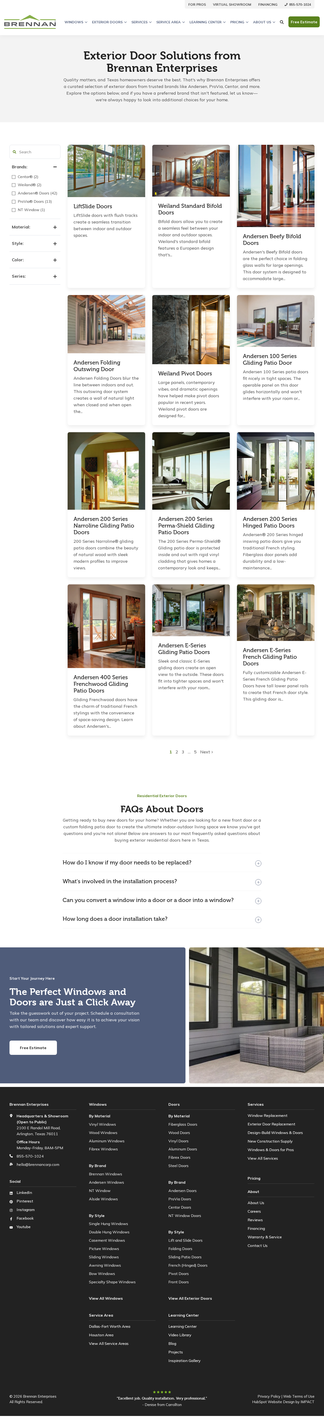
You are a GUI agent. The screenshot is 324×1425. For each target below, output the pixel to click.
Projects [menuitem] (175, 1352)
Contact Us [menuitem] (258, 1245)
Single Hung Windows (108, 1223)
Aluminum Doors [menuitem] (182, 1149)
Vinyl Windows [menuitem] (102, 1124)
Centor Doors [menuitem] (179, 1207)
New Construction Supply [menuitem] (270, 1141)
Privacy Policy (269, 1396)
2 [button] (177, 752)
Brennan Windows (105, 1174)
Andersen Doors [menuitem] (182, 1190)
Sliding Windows (104, 1257)
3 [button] (183, 752)
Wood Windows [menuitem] (103, 1132)
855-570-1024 (30, 1156)
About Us (262, 22)
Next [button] (205, 752)
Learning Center (206, 22)
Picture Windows (104, 1248)
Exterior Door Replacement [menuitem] (271, 1124)
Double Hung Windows (109, 1232)
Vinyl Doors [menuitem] (178, 1141)
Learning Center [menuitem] (182, 1326)
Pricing (237, 22)
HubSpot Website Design (273, 1402)
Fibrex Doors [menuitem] (179, 1157)
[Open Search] (282, 22)
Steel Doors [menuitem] (178, 1165)
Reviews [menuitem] (255, 1219)
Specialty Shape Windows (112, 1282)
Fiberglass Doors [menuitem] (182, 1124)
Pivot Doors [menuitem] (178, 1273)
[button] (14, 152)
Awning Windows (105, 1265)
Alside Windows (103, 1199)
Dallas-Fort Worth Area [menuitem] (109, 1326)
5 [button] (195, 752)
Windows (74, 22)
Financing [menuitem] (256, 1228)
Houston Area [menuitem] (101, 1335)
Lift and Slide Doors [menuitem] (185, 1240)
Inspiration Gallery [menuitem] (184, 1360)
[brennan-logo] (30, 22)
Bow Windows (102, 1273)
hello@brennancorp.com (38, 1164)
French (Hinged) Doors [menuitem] (188, 1265)
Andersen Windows (106, 1182)
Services (139, 22)
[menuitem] (197, 4)
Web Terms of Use (299, 1396)
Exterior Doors (107, 22)
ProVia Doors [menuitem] (179, 1199)
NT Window (100, 1190)
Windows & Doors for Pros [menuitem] (271, 1149)
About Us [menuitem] (256, 1202)
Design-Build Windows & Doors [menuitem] (275, 1132)
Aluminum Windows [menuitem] (107, 1141)
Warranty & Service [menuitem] (265, 1237)
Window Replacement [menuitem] (267, 1115)
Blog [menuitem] (172, 1343)
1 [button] (171, 752)
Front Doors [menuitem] (178, 1282)
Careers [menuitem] (254, 1211)
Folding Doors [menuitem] (180, 1248)
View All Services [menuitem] (263, 1158)
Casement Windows (107, 1240)
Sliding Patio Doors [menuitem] (185, 1257)
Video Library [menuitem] (179, 1335)
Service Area (168, 22)
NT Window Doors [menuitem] (184, 1215)
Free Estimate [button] (304, 21)
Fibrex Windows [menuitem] (103, 1149)
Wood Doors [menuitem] (179, 1132)
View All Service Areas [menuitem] (109, 1343)
